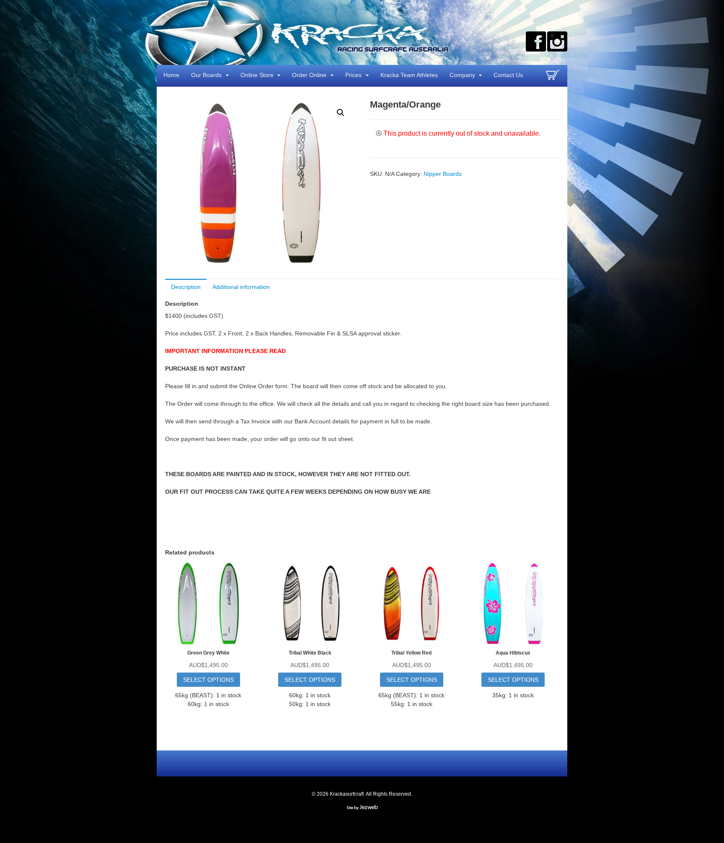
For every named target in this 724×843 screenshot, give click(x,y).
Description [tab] (186, 287)
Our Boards (206, 75)
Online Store (257, 75)
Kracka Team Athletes (409, 75)
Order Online (309, 75)
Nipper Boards (443, 173)
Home (171, 75)
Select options (208, 679)
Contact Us (508, 75)
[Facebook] (536, 41)
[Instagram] (557, 41)
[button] (340, 112)
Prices (353, 75)
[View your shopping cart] (554, 78)
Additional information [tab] (241, 287)
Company (462, 75)
